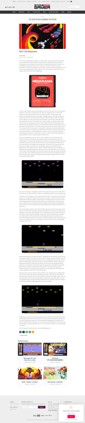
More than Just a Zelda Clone (55, 382)
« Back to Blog (23, 335)
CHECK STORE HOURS (52, 410)
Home (42, 16)
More (62, 12)
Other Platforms (54, 12)
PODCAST (35, 1)
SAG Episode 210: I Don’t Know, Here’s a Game (30, 359)
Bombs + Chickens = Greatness (30, 382)
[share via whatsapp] (27, 332)
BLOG (39, 1)
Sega (28, 12)
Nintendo (21, 12)
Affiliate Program (13, 409)
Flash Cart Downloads (14, 403)
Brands (69, 12)
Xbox (44, 12)
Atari (14, 12)
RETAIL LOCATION (22, 1)
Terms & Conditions (48, 419)
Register (58, 1)
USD (15, 1)
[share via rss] (33, 332)
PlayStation (36, 12)
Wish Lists (63, 1)
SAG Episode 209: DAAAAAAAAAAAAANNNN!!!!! (55, 359)
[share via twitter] (23, 332)
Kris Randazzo (22, 55)
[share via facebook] (20, 332)
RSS (11, 410)
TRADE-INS (29, 1)
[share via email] (30, 332)
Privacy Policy (55, 419)
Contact (66, 403)
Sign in (52, 1)
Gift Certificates (46, 1)
